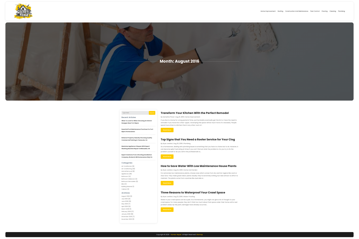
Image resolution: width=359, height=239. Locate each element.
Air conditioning (127, 169)
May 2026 (125, 204)
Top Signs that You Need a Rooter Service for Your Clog (198, 139)
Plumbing (341, 11)
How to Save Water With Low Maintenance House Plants (198, 166)
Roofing (280, 11)
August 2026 (126, 196)
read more (167, 130)
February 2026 (126, 211)
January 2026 (126, 214)
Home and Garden (190, 170)
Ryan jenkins (167, 143)
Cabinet (124, 189)
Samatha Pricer (168, 117)
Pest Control (315, 11)
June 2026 (125, 201)
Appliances (125, 174)
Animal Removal (127, 171)
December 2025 (127, 216)
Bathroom (125, 176)
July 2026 (125, 199)
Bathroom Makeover (128, 179)
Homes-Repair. (176, 234)
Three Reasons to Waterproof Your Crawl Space (193, 192)
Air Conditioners (127, 166)
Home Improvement (268, 11)
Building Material (127, 186)
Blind (123, 184)
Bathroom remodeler (129, 181)
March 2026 (125, 209)
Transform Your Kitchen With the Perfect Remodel (195, 113)
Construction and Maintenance (296, 11)
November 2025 (127, 219)
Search (152, 113)
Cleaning (333, 11)
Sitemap (200, 234)
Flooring (324, 11)
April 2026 (125, 206)
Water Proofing (189, 196)
